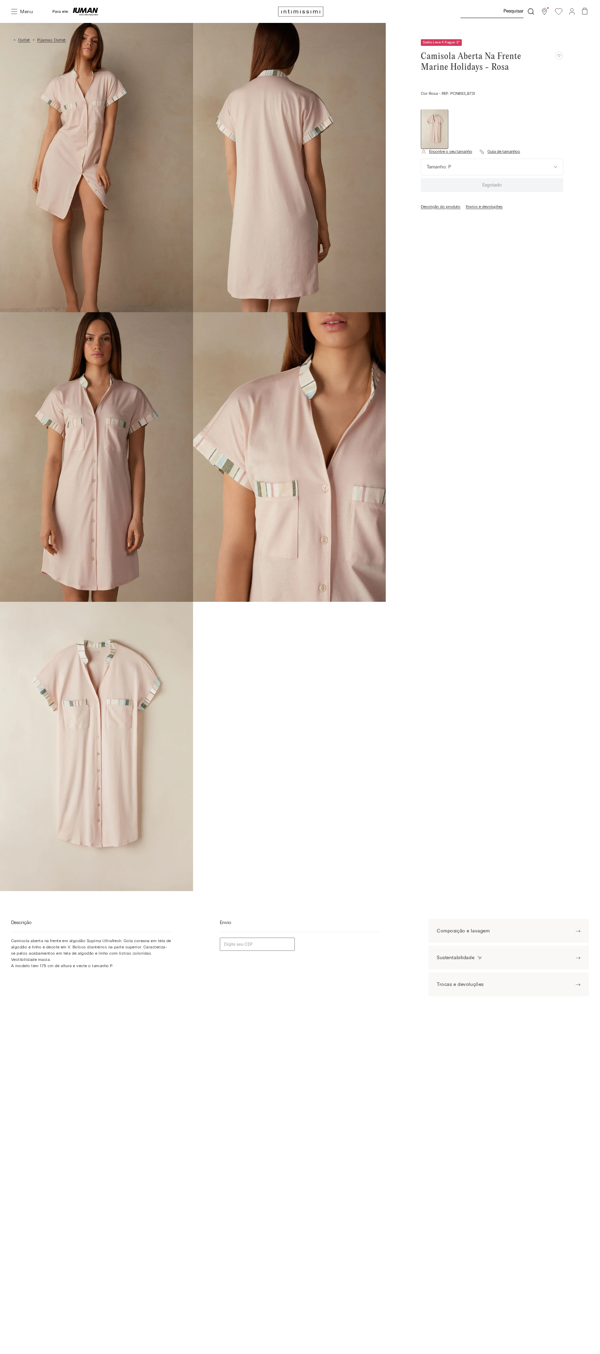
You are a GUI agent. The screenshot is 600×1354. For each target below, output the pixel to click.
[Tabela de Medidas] (499, 152)
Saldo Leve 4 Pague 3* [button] (441, 42)
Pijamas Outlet (51, 40)
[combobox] (497, 11)
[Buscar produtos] (531, 11)
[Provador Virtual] (446, 152)
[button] (544, 11)
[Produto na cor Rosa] (434, 129)
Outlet (24, 40)
